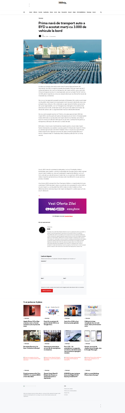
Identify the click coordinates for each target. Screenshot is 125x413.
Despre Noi (66, 392)
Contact (94, 12)
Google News (68, 216)
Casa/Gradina (46, 12)
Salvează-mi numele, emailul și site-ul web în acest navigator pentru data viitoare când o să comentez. (62, 287)
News (59, 12)
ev (41, 222)
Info (65, 386)
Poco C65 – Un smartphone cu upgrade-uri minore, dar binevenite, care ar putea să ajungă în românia (72, 350)
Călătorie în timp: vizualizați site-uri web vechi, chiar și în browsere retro (93, 323)
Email (64, 278)
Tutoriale (40, 12)
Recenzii (70, 12)
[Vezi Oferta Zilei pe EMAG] (62, 206)
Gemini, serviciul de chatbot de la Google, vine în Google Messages (93, 348)
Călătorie (35, 12)
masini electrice (46, 222)
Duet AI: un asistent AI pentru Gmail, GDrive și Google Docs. (51, 322)
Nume (42, 278)
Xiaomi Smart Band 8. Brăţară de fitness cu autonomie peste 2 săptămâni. (51, 375)
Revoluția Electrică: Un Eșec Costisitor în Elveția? (31, 347)
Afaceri (30, 12)
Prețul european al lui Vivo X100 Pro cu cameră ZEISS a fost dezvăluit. (31, 374)
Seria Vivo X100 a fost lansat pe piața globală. (71, 322)
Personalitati (64, 12)
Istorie (55, 12)
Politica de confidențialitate (70, 390)
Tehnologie (89, 12)
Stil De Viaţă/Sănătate (81, 12)
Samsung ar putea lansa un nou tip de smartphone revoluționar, (52, 348)
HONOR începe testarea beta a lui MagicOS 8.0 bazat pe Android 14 (72, 374)
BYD (40, 222)
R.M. (43, 35)
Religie (74, 12)
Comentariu (43, 261)
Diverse (51, 12)
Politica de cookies (68, 388)
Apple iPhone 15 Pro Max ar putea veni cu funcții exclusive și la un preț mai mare (31, 323)
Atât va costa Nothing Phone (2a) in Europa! (92, 374)
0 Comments (52, 36)
